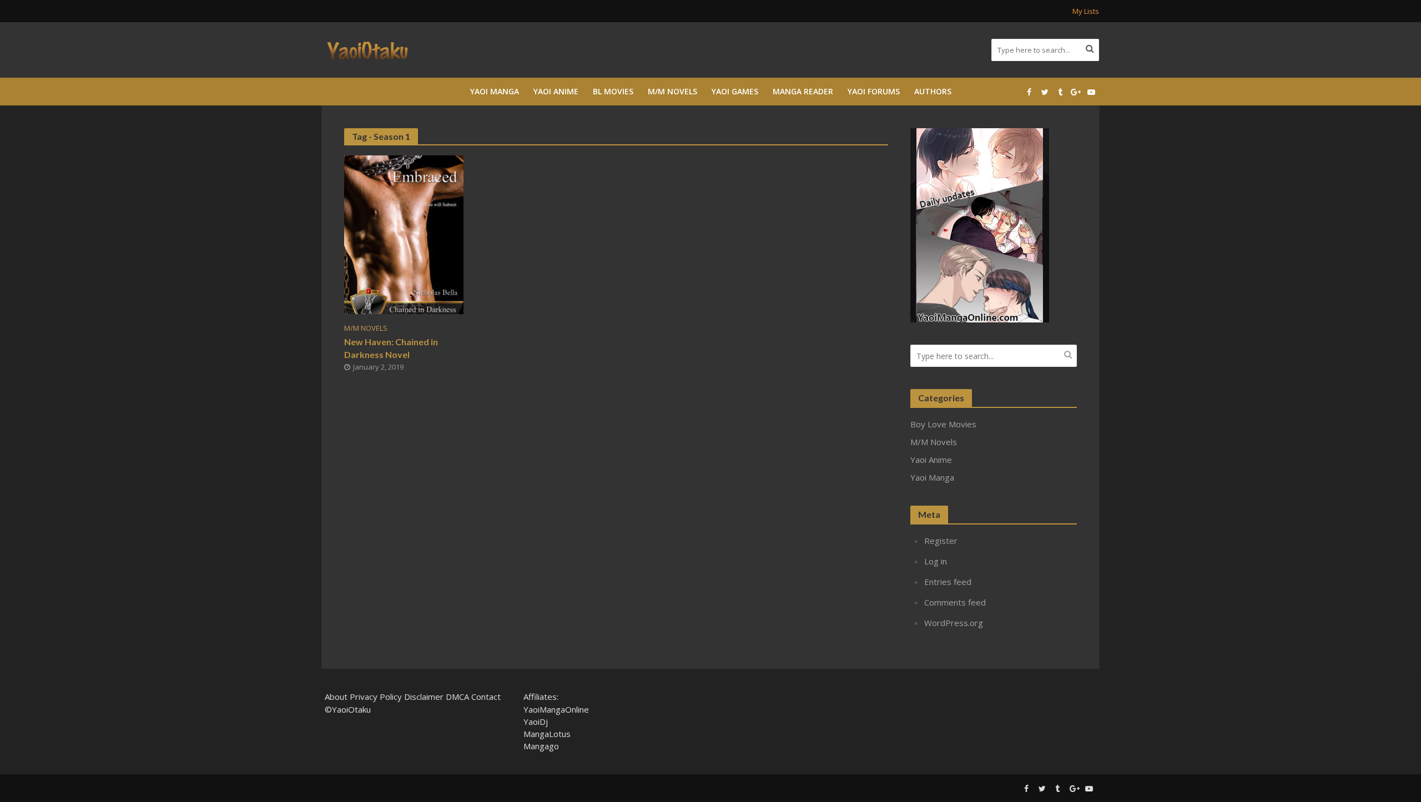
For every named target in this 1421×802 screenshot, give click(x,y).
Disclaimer (424, 696)
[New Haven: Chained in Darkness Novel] (403, 234)
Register (941, 540)
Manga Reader (803, 91)
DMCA (457, 696)
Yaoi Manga (494, 91)
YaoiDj (535, 721)
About (336, 696)
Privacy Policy (376, 696)
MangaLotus (547, 733)
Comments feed (955, 602)
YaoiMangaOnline (556, 709)
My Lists (1085, 11)
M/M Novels (672, 91)
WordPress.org (953, 622)
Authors (932, 91)
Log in (935, 561)
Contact (486, 696)
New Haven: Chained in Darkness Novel (391, 348)
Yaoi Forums (874, 91)
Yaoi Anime (555, 91)
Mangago (541, 745)
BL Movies (613, 91)
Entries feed (947, 581)
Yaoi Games (735, 91)
